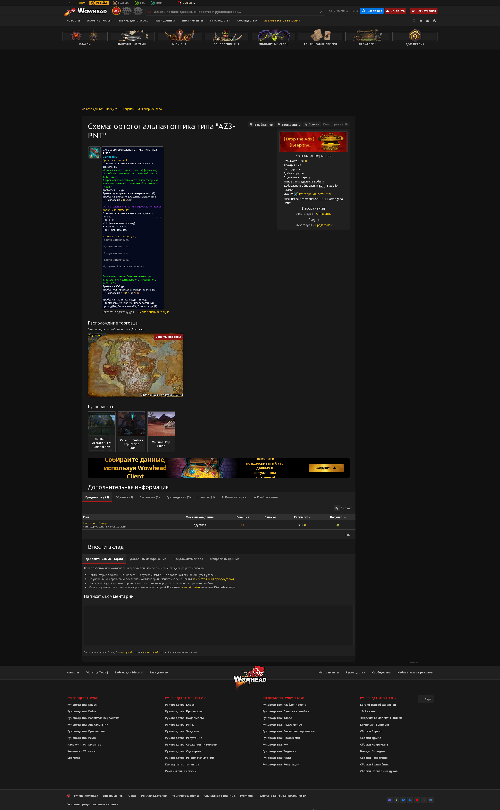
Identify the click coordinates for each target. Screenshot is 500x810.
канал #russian (190, 587)
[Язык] (435, 21)
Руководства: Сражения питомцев (191, 744)
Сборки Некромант (374, 744)
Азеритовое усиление (129, 266)
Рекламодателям (154, 795)
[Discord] (390, 800)
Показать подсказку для (118, 312)
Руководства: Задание (182, 731)
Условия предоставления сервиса (92, 804)
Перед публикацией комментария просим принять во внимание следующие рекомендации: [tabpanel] (160, 610)
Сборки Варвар (371, 731)
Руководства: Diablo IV (378, 698)
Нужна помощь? (86, 795)
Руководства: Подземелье (185, 718)
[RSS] (424, 800)
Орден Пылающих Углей (143, 196)
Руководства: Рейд (81, 738)
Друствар (137, 329)
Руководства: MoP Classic (185, 698)
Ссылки (314, 124)
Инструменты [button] (192, 20)
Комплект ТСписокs (375, 724)
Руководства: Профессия (86, 731)
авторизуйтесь (129, 652)
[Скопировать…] (337, 508)
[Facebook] (410, 800)
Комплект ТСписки (81, 751)
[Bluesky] (403, 800)
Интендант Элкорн (95, 523)
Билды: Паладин (372, 751)
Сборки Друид (370, 738)
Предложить (323, 225)
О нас (132, 795)
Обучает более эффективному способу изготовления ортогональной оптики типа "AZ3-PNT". (130, 173)
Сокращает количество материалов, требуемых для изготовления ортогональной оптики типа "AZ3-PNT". (130, 183)
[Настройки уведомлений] (421, 21)
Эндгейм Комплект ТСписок (381, 718)
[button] (124, 364)
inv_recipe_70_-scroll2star (314, 194)
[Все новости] (69, 3)
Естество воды (146, 306)
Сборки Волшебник (374, 764)
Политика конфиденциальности (282, 795)
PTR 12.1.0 (126, 10)
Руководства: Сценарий (183, 751)
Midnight (73, 758)
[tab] (97, 497)
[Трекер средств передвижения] (219, 468)
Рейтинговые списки (180, 771)
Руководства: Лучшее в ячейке (285, 711)
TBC (142, 2)
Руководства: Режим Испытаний (189, 758)
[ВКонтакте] (431, 800)
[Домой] (86, 11)
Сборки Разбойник (374, 758)
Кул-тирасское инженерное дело (132, 193)
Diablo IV (189, 2)
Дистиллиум (124, 306)
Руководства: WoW (82, 698)
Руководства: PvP (275, 744)
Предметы (113, 109)
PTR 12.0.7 (137, 10)
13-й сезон (368, 711)
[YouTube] (417, 800)
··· (168, 2)
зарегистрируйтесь (152, 652)
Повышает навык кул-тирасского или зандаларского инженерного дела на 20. (129, 280)
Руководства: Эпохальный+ (87, 724)
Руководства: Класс (82, 704)
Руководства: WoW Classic (283, 698)
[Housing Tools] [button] (99, 20)
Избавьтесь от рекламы (282, 20)
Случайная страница (219, 795)
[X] (396, 800)
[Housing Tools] (97, 672)
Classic (123, 2)
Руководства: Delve (81, 711)
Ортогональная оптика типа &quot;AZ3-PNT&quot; (132, 206)
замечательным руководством (213, 579)
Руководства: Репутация (183, 738)
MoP (159, 2)
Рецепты (128, 109)
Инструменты (329, 672)
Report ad (414, 663)
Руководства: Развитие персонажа (93, 718)
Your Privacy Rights (185, 795)
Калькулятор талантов (84, 744)
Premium (246, 795)
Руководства (220, 20)
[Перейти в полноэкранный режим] (414, 21)
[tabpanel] (218, 520)
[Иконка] (94, 153)
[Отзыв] (428, 21)
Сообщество (247, 20)
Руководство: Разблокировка (284, 704)
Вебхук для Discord (134, 20)
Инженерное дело (150, 109)
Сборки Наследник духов (379, 771)
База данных (165, 20)
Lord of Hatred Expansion (378, 704)
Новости (73, 20)
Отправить (323, 213)
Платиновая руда (126, 299)
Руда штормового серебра (125, 301)
